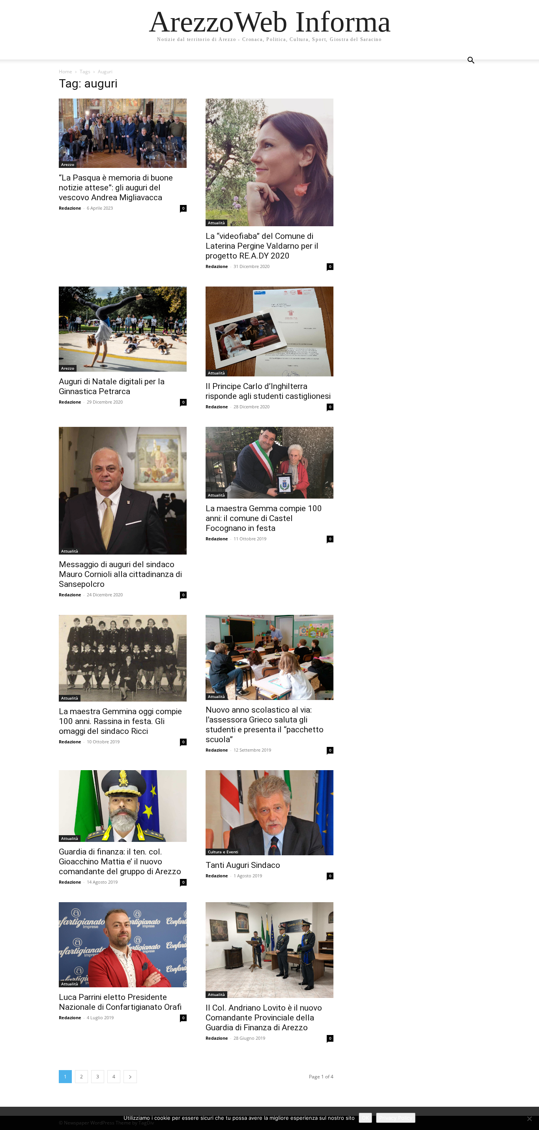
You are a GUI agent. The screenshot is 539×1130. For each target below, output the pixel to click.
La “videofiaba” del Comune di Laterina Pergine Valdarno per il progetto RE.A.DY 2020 (262, 246)
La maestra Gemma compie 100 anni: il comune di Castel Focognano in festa (264, 518)
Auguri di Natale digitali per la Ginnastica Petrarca (112, 386)
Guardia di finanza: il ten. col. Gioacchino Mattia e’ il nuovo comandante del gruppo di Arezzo (120, 861)
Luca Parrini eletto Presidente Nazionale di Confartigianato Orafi (120, 1002)
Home (65, 71)
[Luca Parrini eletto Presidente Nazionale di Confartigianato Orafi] (123, 944)
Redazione (70, 208)
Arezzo (67, 164)
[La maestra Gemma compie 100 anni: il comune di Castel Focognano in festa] (269, 463)
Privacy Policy (395, 1118)
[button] (470, 61)
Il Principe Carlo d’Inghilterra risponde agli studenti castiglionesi (268, 391)
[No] (529, 1119)
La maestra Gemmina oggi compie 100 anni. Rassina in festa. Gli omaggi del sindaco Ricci (120, 721)
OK (365, 1118)
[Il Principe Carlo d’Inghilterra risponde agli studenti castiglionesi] (269, 331)
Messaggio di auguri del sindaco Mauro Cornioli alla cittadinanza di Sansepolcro (120, 574)
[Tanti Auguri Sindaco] (269, 812)
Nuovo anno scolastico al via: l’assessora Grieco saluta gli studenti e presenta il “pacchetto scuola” (265, 724)
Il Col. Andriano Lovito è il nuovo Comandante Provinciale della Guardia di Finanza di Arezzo (264, 1017)
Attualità (216, 222)
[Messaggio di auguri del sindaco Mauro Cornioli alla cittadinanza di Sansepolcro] (123, 491)
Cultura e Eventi (223, 851)
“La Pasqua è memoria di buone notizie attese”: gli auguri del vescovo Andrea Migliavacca (116, 187)
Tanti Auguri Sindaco (243, 865)
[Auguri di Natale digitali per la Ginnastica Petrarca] (123, 329)
